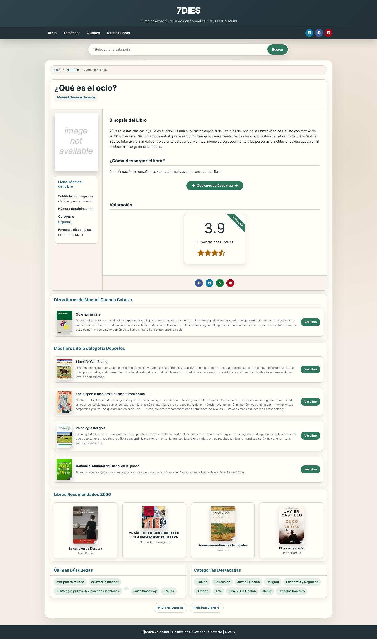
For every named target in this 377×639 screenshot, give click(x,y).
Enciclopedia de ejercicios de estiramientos (110, 394)
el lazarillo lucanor (105, 582)
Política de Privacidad (188, 632)
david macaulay (145, 591)
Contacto (215, 632)
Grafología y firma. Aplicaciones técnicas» (87, 591)
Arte (218, 591)
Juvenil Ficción (248, 582)
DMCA (230, 632)
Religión (273, 582)
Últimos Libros (118, 33)
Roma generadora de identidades (223, 545)
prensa (169, 591)
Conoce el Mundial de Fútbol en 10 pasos (107, 466)
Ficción (202, 582)
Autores (93, 33)
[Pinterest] (328, 33)
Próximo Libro (205, 608)
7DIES (188, 10)
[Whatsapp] (220, 283)
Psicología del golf (90, 428)
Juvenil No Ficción (242, 591)
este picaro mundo (70, 582)
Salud (267, 591)
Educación (222, 582)
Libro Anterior (172, 608)
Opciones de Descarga (215, 185)
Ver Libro (310, 322)
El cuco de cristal (291, 548)
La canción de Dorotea (85, 548)
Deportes (72, 70)
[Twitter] (309, 33)
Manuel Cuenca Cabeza (76, 97)
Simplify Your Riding (92, 361)
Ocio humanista (88, 314)
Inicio (52, 33)
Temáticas (71, 33)
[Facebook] (319, 33)
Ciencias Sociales (291, 591)
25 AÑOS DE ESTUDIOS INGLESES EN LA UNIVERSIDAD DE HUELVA (154, 535)
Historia (202, 591)
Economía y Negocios (302, 582)
